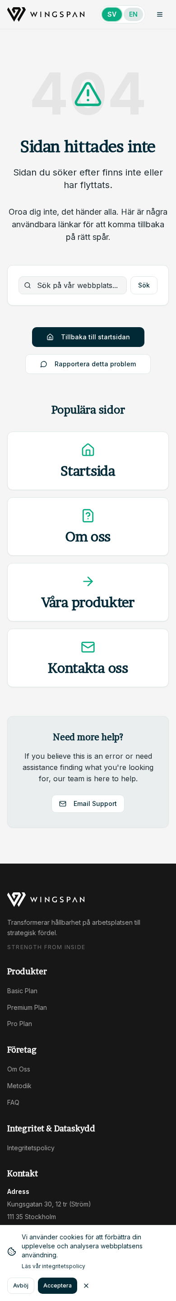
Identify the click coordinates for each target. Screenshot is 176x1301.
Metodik (19, 1085)
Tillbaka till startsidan (95, 337)
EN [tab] (133, 14)
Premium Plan (27, 1007)
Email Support (95, 803)
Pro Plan (19, 1023)
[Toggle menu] (160, 14)
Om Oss (18, 1069)
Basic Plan (22, 991)
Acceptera (57, 1285)
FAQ (13, 1102)
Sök (144, 285)
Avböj (20, 1285)
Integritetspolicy (31, 1148)
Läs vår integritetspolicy (53, 1266)
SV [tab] (111, 14)
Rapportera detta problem (95, 364)
